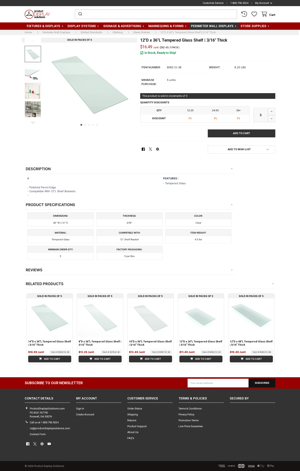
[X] (150, 149)
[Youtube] (49, 444)
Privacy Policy (186, 414)
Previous (33, 41)
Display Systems (82, 26)
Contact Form (38, 434)
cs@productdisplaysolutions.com (50, 428)
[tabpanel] (89, 83)
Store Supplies (253, 26)
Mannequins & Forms (166, 26)
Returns (131, 420)
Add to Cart (51, 358)
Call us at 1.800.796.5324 (44, 422)
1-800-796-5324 (239, 2)
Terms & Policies (193, 398)
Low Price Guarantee (191, 426)
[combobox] (156, 14)
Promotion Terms (189, 420)
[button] (241, 149)
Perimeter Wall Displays (212, 26)
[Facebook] (143, 149)
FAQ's (130, 438)
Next (33, 122)
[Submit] (80, 14)
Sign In (80, 408)
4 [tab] (93, 125)
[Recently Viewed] (245, 14)
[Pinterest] (157, 149)
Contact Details (39, 398)
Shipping (132, 414)
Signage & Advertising (122, 26)
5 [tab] (97, 125)
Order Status (134, 408)
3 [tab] (89, 125)
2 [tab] (85, 125)
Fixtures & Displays (43, 26)
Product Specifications (50, 205)
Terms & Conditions (190, 408)
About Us (132, 432)
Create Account (85, 414)
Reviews (34, 270)
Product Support (137, 426)
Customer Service (213, 2)
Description (38, 169)
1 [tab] (81, 125)
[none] (33, 54)
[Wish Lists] (255, 14)
